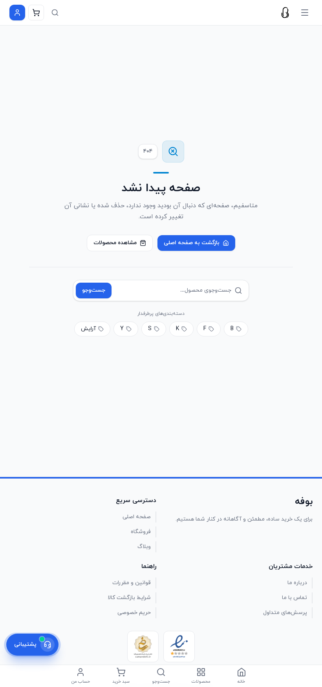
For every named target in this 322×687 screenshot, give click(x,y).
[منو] (305, 12)
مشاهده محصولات (115, 243)
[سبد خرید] (36, 12)
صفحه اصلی (137, 517)
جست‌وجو (93, 290)
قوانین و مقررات (131, 583)
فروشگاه (141, 531)
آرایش (88, 329)
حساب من (80, 681)
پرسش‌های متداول (285, 612)
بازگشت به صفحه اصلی (192, 243)
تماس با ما (294, 597)
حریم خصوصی (134, 612)
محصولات (201, 681)
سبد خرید (121, 681)
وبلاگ (144, 546)
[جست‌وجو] (55, 12)
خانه (241, 681)
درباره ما (297, 583)
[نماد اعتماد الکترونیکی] (179, 646)
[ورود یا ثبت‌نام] (17, 12)
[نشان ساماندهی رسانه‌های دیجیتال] (143, 646)
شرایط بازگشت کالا (129, 597)
